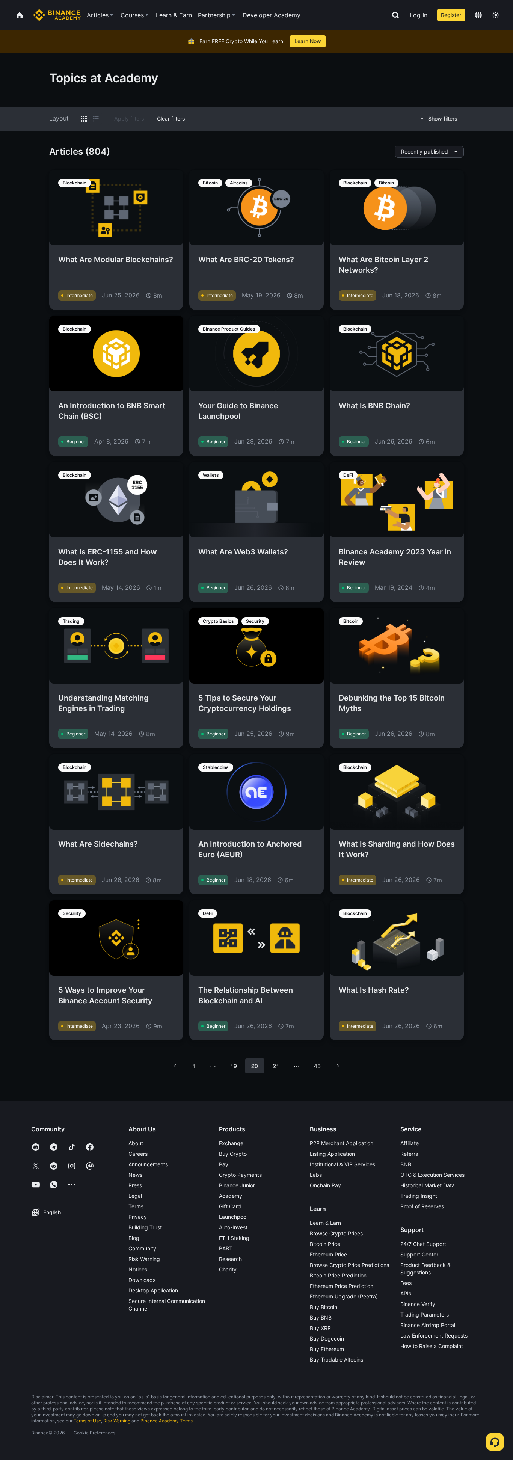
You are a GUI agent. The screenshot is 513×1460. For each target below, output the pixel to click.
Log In (418, 15)
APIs (405, 1293)
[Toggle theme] (495, 15)
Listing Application (332, 1153)
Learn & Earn (325, 1223)
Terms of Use (87, 1421)
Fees (406, 1283)
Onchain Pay (325, 1185)
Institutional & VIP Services (342, 1164)
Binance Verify (417, 1304)
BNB (405, 1164)
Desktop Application (153, 1290)
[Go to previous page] (175, 1065)
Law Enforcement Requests (434, 1335)
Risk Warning (144, 1259)
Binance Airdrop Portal (427, 1325)
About (135, 1143)
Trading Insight (418, 1196)
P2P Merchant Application (341, 1143)
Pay (223, 1164)
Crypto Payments (240, 1175)
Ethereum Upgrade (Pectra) (344, 1296)
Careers (138, 1153)
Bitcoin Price (325, 1244)
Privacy (137, 1217)
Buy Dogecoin (327, 1338)
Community (142, 1248)
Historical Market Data (427, 1185)
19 (233, 1065)
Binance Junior (237, 1185)
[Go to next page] (338, 1065)
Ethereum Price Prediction (341, 1286)
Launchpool (233, 1217)
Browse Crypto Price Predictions (349, 1265)
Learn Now (307, 41)
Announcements (148, 1164)
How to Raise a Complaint (431, 1346)
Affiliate (409, 1143)
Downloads (141, 1280)
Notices (137, 1269)
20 (254, 1065)
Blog (133, 1238)
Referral (409, 1153)
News (135, 1175)
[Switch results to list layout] (96, 119)
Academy (230, 1196)
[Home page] (57, 15)
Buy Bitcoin (323, 1307)
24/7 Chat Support (423, 1244)
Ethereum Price (328, 1254)
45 (317, 1065)
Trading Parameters (424, 1314)
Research (230, 1259)
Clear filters (171, 118)
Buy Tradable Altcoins (336, 1359)
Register (451, 15)
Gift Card (230, 1206)
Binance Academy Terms (166, 1421)
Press (135, 1185)
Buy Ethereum (327, 1349)
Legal (135, 1196)
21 (276, 1065)
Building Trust (145, 1227)
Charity (228, 1269)
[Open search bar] (393, 15)
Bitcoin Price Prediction (338, 1275)
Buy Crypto (233, 1153)
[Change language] (478, 15)
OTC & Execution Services (432, 1175)
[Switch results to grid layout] (84, 119)
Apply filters (129, 118)
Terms (135, 1206)
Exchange (231, 1143)
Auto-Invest (233, 1227)
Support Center (419, 1254)
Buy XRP (320, 1328)
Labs (316, 1175)
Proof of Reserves (422, 1206)
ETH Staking (234, 1238)
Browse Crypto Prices (336, 1233)
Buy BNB (321, 1317)
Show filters (442, 118)
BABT (225, 1248)
